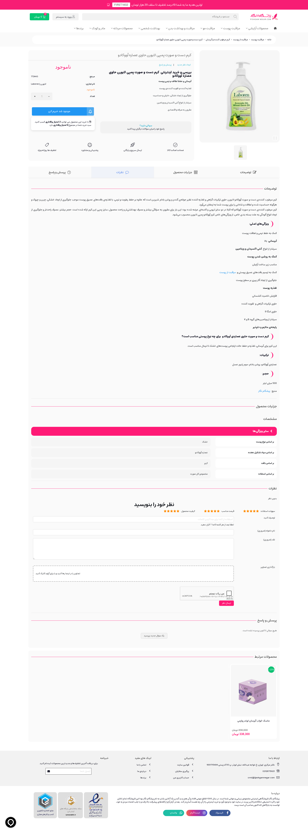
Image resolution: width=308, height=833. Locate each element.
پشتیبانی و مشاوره (89, 150)
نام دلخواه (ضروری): (266, 531)
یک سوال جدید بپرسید (154, 636)
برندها (80, 28)
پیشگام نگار (264, 391)
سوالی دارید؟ (146, 125)
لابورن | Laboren (38, 84)
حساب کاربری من (181, 778)
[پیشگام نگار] (260, 17)
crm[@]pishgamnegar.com (261, 778)
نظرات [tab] (120, 172)
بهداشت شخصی (150, 28)
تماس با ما (141, 765)
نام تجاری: (90, 84)
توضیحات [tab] (245, 172)
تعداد (92, 96)
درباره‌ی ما (141, 771)
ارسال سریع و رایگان (133, 150)
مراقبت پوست (231, 28)
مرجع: (92, 76)
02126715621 (269, 771)
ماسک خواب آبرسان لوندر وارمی (253, 721)
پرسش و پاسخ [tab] (57, 172)
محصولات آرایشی (258, 28)
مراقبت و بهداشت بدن (181, 28)
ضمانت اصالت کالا (175, 150)
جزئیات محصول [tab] (182, 172)
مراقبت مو (209, 28)
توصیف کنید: (269, 518)
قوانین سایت (183, 765)
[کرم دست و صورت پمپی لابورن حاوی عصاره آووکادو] (275, 138)
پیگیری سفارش (182, 771)
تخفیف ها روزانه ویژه (47, 150)
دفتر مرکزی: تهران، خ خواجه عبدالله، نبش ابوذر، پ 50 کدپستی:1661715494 (241, 765)
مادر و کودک (98, 28)
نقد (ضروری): (269, 540)
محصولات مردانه (123, 28)
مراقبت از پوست (227, 272)
